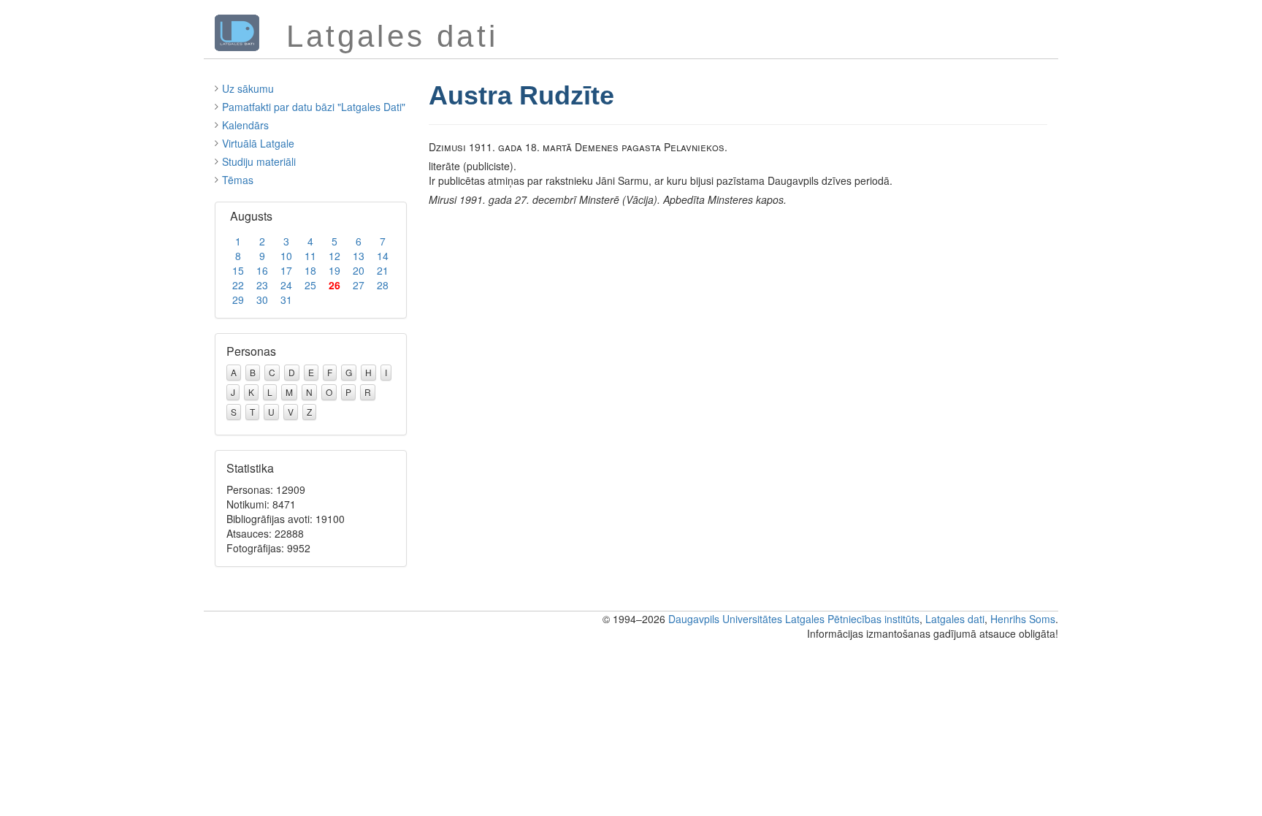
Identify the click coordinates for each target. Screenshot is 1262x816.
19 (334, 270)
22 (238, 285)
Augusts (251, 215)
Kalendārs (245, 125)
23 (262, 285)
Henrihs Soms (1022, 618)
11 (310, 255)
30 (262, 299)
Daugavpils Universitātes (725, 618)
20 (358, 270)
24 (286, 285)
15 (238, 270)
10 (286, 255)
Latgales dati (954, 618)
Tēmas (237, 179)
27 (358, 285)
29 (238, 299)
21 (383, 270)
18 (310, 270)
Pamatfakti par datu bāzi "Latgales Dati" (313, 106)
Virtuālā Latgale (258, 143)
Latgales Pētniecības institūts (852, 618)
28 (383, 285)
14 (383, 255)
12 (334, 255)
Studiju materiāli (259, 161)
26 (334, 285)
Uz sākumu (248, 88)
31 (286, 299)
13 (358, 255)
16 (262, 270)
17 (286, 270)
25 (310, 285)
